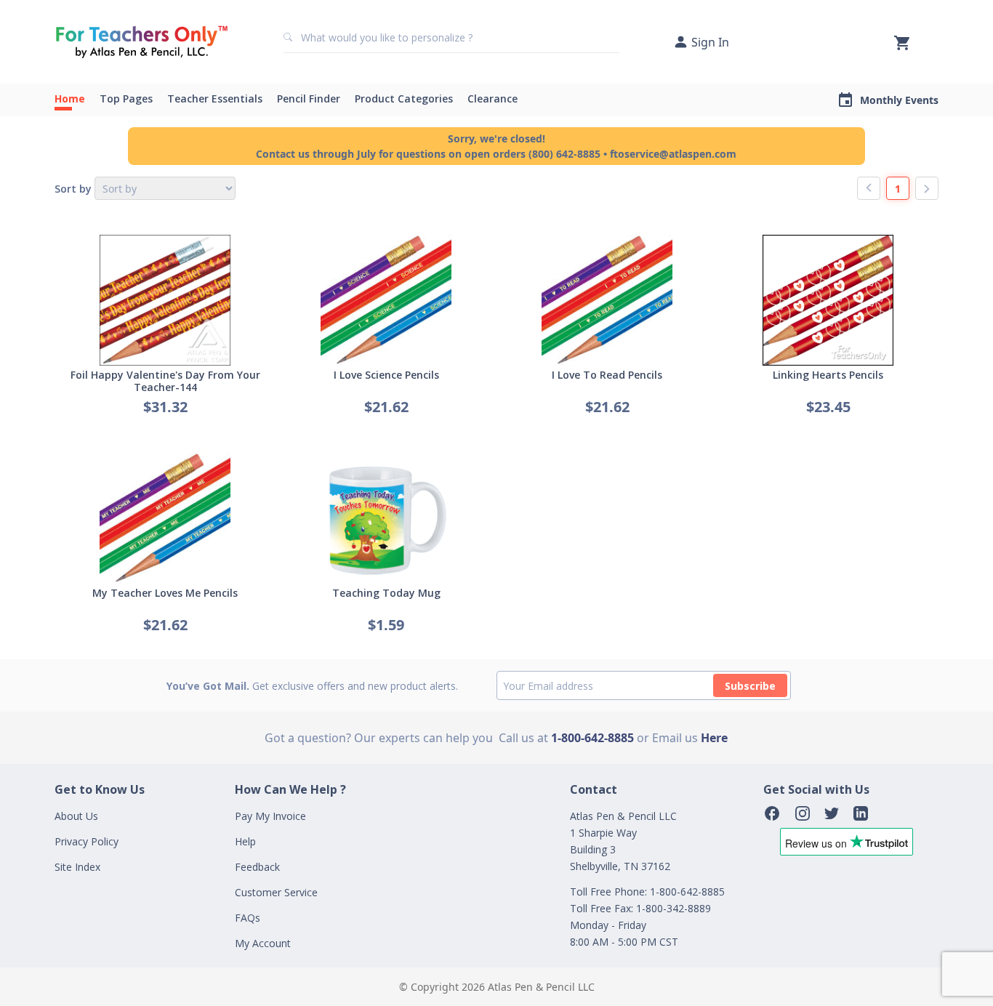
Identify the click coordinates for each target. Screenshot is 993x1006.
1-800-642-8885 (592, 738)
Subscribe (750, 686)
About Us (76, 816)
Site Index (77, 867)
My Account (263, 943)
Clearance (492, 98)
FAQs (247, 918)
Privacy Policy (86, 841)
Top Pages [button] (126, 98)
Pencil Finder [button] (308, 98)
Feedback (257, 867)
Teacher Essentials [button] (214, 98)
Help (245, 841)
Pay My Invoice (270, 816)
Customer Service (276, 892)
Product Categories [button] (404, 98)
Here (714, 738)
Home (70, 98)
